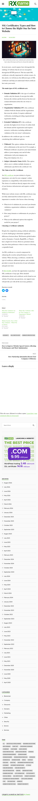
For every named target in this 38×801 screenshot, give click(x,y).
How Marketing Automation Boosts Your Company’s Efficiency (22, 358)
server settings (27, 770)
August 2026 (8, 483)
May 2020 (7, 678)
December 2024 (9, 559)
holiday (5, 762)
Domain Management (9, 754)
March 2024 (7, 593)
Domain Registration (20, 757)
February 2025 (8, 555)
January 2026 (8, 512)
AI (3, 743)
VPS (4, 781)
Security (5, 335)
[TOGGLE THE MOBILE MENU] (3, 4)
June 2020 (7, 674)
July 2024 (7, 576)
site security (30, 773)
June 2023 (7, 631)
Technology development (11, 778)
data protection (8, 751)
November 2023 (9, 610)
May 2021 (7, 661)
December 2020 (9, 665)
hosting (12, 762)
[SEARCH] (33, 425)
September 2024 (9, 572)
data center (23, 749)
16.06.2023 (12, 37)
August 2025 (8, 534)
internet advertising (17, 765)
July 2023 (7, 627)
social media (7, 776)
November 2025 (9, 521)
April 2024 (7, 589)
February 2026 (8, 508)
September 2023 (9, 618)
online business (8, 767)
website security (23, 784)
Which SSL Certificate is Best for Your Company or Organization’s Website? (26, 312)
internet (6, 765)
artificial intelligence (14, 743)
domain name (22, 754)
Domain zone (16, 759)
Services (6, 730)
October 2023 (8, 614)
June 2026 (7, 491)
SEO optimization (8, 770)
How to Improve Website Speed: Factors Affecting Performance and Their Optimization (19, 347)
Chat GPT (15, 746)
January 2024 (8, 602)
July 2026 (7, 487)
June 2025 (7, 542)
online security (20, 767)
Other (6, 717)
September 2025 (9, 529)
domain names (7, 757)
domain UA (6, 759)
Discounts (7, 704)
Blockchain (7, 696)
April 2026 (7, 500)
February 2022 (8, 648)
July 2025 (7, 538)
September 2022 (9, 644)
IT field (28, 765)
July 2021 (7, 652)
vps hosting (11, 781)
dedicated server (21, 751)
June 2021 (7, 657)
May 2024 (7, 584)
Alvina (4, 37)
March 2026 (7, 504)
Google (30, 759)
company (6, 749)
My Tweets (27, 794)
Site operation (19, 773)
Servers (6, 726)
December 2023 (9, 606)
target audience (30, 776)
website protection (29, 335)
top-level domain (26, 778)
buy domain (6, 746)
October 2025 (8, 525)
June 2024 (7, 580)
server (18, 770)
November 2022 (9, 640)
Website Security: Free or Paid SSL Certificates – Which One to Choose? (9, 322)
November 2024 (9, 563)
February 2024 (8, 597)
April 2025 (7, 550)
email (24, 759)
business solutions (29, 743)
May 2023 (7, 636)
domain (31, 751)
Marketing (7, 713)
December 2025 (9, 516)
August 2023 (8, 623)
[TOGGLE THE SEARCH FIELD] (35, 4)
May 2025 (7, 546)
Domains (7, 709)
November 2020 (9, 669)
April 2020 (7, 682)
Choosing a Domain (26, 746)
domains (32, 757)
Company (7, 700)
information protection (25, 762)
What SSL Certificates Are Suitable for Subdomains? (8, 311)
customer (14, 749)
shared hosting (8, 773)
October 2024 (8, 568)
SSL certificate (9, 175)
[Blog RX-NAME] (19, 5)
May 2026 (7, 495)
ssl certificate (15, 335)
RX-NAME (7, 271)
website (19, 781)
